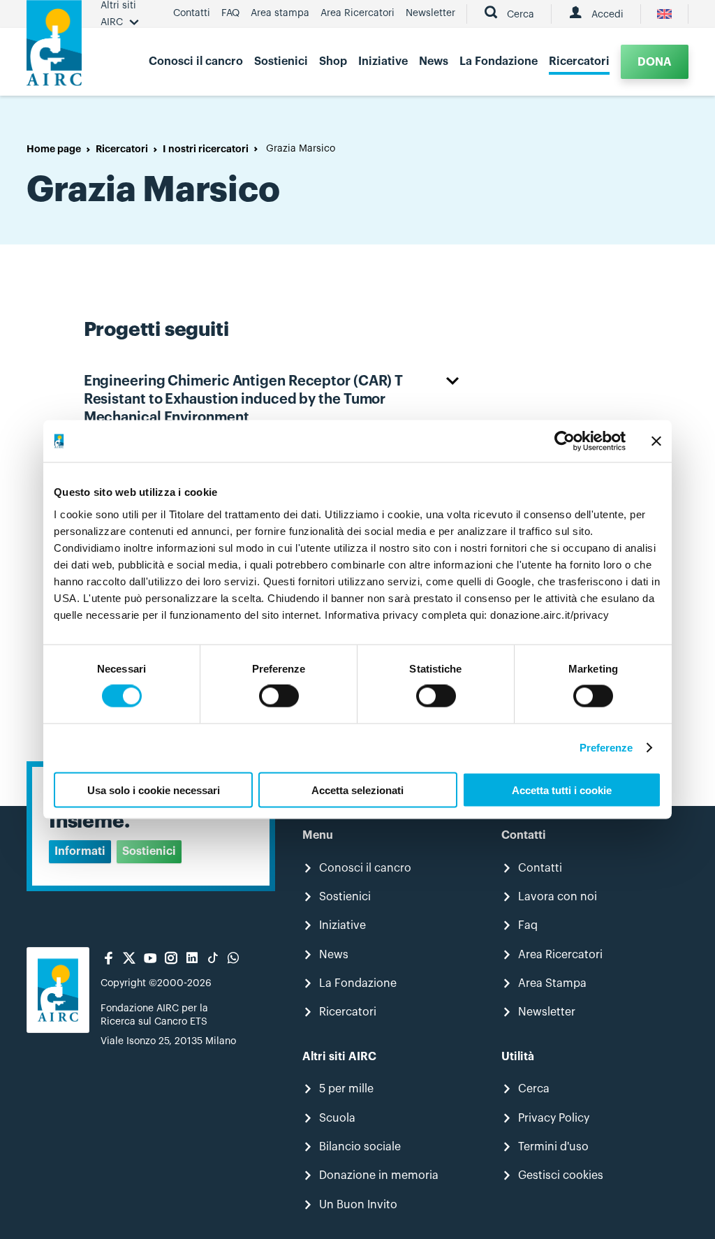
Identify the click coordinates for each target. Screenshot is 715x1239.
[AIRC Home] (54, 48)
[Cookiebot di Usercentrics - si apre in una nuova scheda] (564, 441)
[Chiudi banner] (656, 441)
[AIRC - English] (664, 14)
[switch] (279, 696)
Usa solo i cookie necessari (153, 790)
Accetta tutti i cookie (562, 790)
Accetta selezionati (357, 790)
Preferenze (606, 748)
